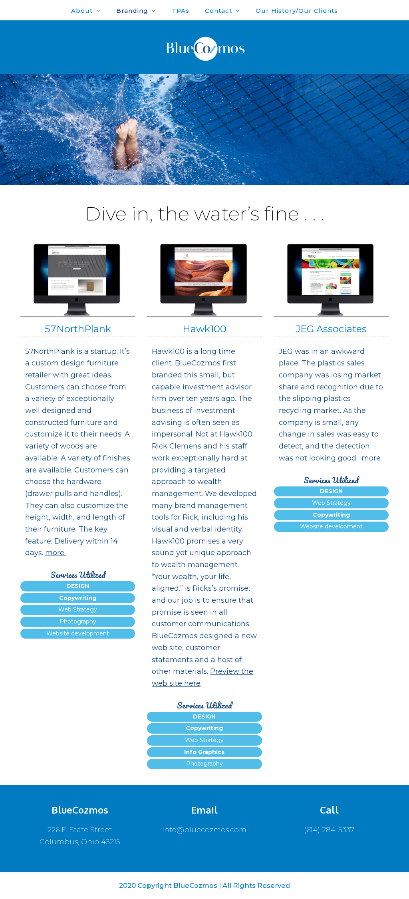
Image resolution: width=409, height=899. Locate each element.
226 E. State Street (80, 830)
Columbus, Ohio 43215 (80, 841)
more (55, 552)
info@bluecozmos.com (204, 830)
